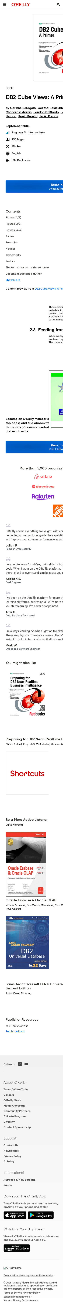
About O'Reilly (15, 1082)
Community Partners (17, 1111)
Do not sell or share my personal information (28, 1275)
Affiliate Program (15, 1116)
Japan (8, 1185)
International (14, 1173)
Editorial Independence (17, 1296)
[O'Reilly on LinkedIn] (20, 1064)
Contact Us (11, 1145)
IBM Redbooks (21, 160)
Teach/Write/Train (16, 1089)
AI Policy (9, 1161)
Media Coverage (14, 1105)
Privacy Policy (12, 1156)
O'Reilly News (12, 1100)
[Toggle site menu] (4, 4)
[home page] (21, 4)
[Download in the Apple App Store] (15, 1218)
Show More (13, 280)
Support (10, 1138)
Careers (9, 1095)
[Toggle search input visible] (58, 4)
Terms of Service (13, 1292)
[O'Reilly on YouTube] (26, 1064)
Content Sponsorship (17, 1127)
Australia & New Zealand (20, 1179)
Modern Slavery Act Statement (21, 1300)
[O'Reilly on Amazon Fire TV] (17, 1251)
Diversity (9, 1122)
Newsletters (11, 1151)
